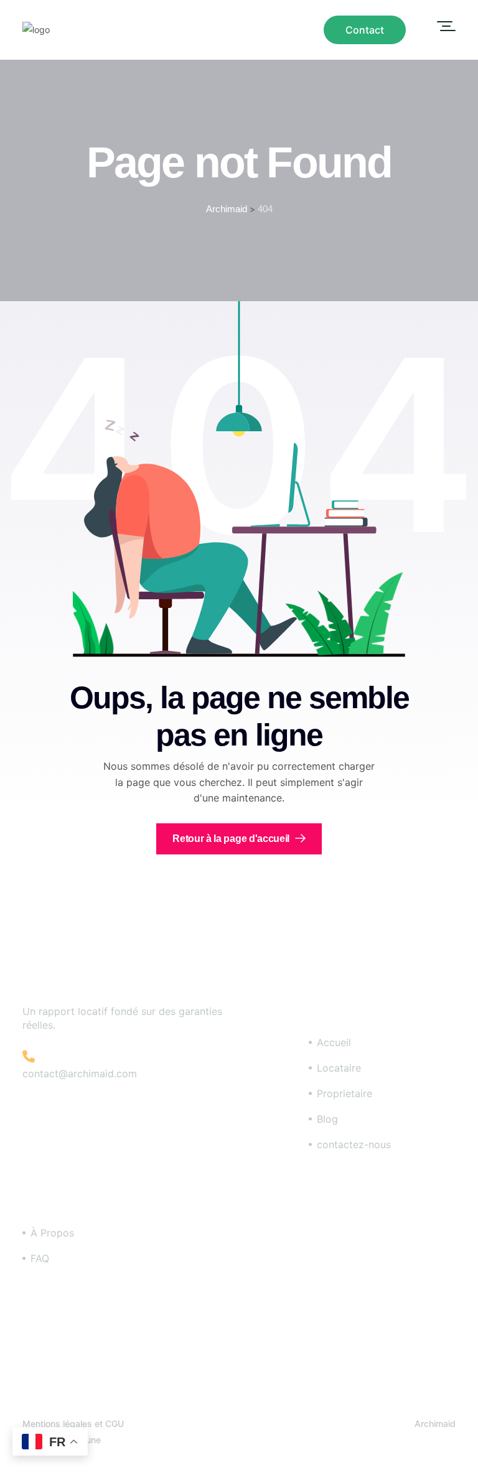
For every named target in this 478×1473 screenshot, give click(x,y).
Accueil (334, 1042)
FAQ (39, 1258)
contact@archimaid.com (79, 1073)
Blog (327, 1119)
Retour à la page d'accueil (231, 838)
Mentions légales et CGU (73, 1423)
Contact (364, 30)
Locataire (339, 1068)
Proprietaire (344, 1093)
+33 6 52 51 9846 (89, 1056)
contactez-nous (354, 1144)
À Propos (52, 1233)
